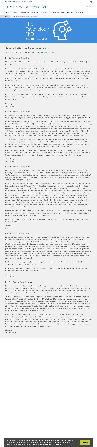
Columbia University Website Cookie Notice (46, 444)
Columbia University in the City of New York (18, 1)
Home (6, 16)
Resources (88, 6)
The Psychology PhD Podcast (44, 52)
